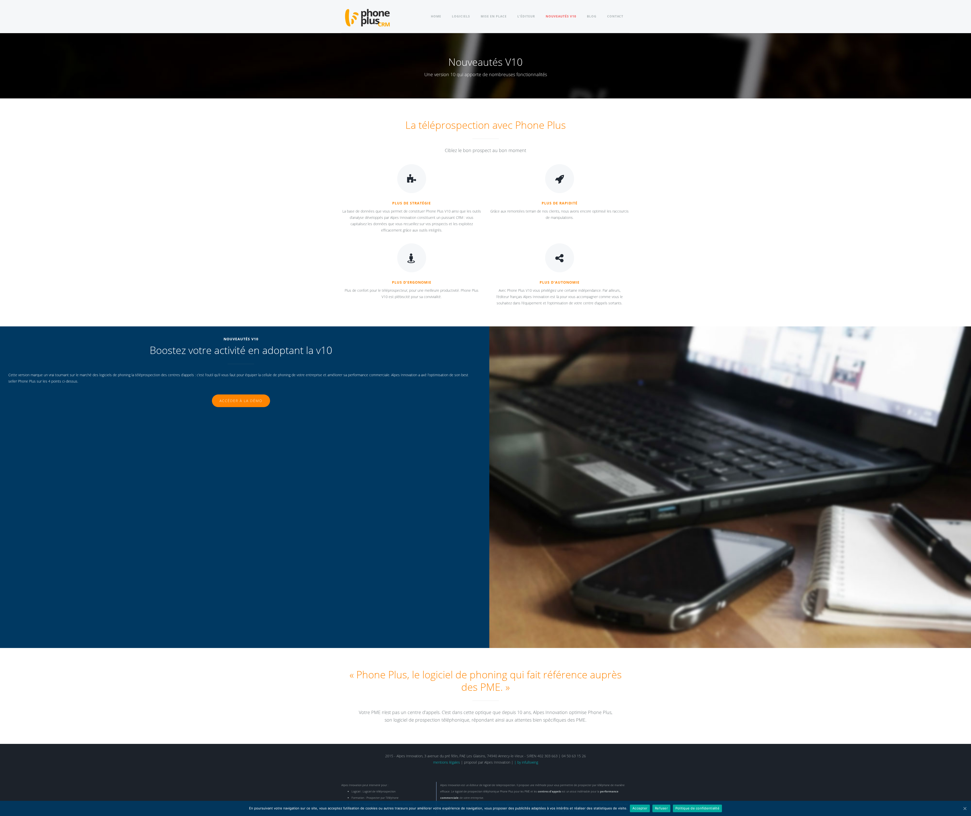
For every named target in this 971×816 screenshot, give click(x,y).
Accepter (639, 808)
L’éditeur (526, 16)
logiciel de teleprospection (499, 785)
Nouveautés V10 (561, 16)
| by (518, 762)
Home (436, 16)
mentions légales (446, 762)
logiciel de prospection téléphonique (477, 791)
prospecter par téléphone (594, 785)
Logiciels (461, 16)
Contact (615, 16)
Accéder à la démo (240, 400)
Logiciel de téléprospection (379, 791)
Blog (592, 16)
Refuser (661, 808)
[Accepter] (964, 808)
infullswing (530, 762)
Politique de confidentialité (697, 808)
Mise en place (494, 16)
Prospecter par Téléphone (382, 798)
